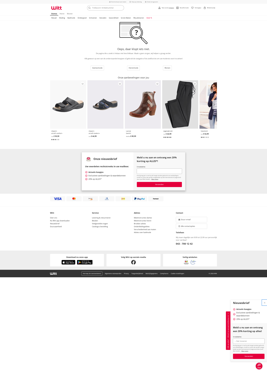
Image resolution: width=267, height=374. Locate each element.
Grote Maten (126, 18)
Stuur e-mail (185, 220)
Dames (54, 14)
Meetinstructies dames (143, 218)
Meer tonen (244, 351)
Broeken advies (140, 223)
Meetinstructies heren (142, 221)
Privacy (126, 273)
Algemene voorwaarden (113, 273)
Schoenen (93, 18)
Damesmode (97, 68)
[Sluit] (264, 302)
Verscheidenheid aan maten (145, 229)
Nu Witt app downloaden (60, 221)
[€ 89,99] (143, 104)
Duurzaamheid (56, 226)
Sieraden (102, 18)
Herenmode (133, 68)
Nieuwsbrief (54, 223)
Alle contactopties (188, 226)
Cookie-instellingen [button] (177, 273)
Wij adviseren (138, 18)
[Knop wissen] (122, 8)
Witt (52, 213)
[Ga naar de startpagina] (56, 8)
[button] (214, 104)
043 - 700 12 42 (184, 243)
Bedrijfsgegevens (152, 273)
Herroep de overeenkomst (92, 273)
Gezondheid (113, 18)
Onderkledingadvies (142, 226)
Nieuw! (54, 18)
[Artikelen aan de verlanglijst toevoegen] (82, 84)
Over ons (53, 218)
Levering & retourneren (101, 218)
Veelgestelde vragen (100, 223)
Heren (62, 14)
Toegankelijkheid (137, 273)
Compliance (164, 273)
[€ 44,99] (105, 104)
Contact (179, 213)
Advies (137, 213)
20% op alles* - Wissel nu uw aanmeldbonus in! (228, 332)
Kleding (62, 18)
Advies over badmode (142, 232)
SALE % (149, 18)
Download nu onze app (77, 257)
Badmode (71, 18)
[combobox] (110, 7)
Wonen (70, 14)
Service (95, 213)
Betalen (95, 221)
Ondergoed (82, 18)
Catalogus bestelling (100, 226)
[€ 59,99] (68, 104)
